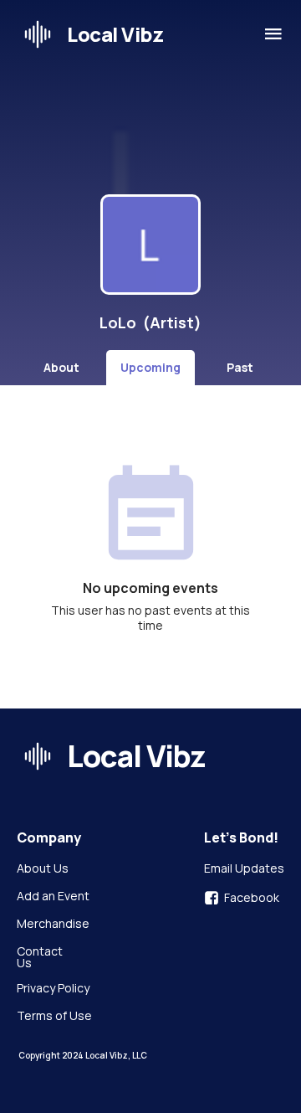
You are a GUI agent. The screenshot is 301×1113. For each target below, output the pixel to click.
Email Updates (244, 869)
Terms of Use (54, 1016)
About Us (43, 869)
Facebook (251, 898)
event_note (150, 517)
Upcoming (150, 367)
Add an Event (53, 897)
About (61, 367)
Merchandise (53, 924)
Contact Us (41, 957)
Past (240, 367)
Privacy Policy (53, 989)
